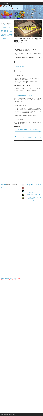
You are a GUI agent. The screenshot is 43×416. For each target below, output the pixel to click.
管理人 (22, 42)
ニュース (26, 42)
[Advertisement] (11, 62)
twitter (11, 278)
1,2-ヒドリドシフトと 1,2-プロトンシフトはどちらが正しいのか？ (6, 37)
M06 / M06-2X (30, 188)
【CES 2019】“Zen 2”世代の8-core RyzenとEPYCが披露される (26, 129)
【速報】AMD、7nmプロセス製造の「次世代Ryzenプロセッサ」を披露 (28, 131)
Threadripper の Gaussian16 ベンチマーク (24, 95)
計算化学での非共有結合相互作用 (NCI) (34, 194)
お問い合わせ (3, 21)
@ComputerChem (7, 24)
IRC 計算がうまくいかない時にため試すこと (6, 29)
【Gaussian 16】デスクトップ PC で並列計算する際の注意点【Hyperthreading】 (34, 199)
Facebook (15, 278)
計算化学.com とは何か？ (5, 278)
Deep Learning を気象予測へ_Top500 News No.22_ (32, 137)
